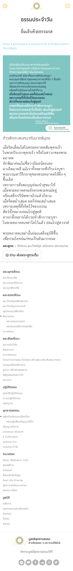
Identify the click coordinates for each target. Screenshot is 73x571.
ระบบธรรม (8, 331)
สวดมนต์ (7, 470)
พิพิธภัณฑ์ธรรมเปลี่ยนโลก (16, 416)
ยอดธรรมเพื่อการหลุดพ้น (19, 326)
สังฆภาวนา (8, 349)
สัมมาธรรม (8, 316)
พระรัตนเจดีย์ (10, 278)
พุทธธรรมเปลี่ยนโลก (13, 311)
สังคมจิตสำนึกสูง (11, 475)
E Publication (10, 436)
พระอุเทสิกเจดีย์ (11, 288)
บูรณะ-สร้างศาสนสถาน (15, 370)
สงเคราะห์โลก (10, 490)
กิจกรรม (7, 513)
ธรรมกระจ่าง (9, 442)
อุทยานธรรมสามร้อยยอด (15, 508)
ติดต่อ (6, 518)
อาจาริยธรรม (9, 354)
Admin (6, 524)
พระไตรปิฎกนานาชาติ (14, 306)
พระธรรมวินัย (10, 344)
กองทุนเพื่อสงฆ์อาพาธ (14, 365)
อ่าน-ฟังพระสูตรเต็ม (23, 255)
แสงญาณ (8, 403)
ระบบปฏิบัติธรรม (11, 398)
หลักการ (7, 503)
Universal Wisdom (13, 431)
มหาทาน (7, 380)
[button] (67, 6)
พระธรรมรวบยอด (16, 321)
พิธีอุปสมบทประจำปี (13, 375)
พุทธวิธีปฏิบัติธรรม (12, 393)
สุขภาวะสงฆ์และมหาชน (15, 485)
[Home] (36, 5)
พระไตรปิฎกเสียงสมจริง (15, 301)
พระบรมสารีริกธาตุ (12, 283)
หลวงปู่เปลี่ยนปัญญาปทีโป (20, 421)
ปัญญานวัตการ (11, 426)
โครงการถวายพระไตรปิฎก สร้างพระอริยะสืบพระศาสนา (32, 360)
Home (6, 44)
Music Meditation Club (15, 460)
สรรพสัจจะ (8, 465)
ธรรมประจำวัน (39, 44)
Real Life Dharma (13, 480)
